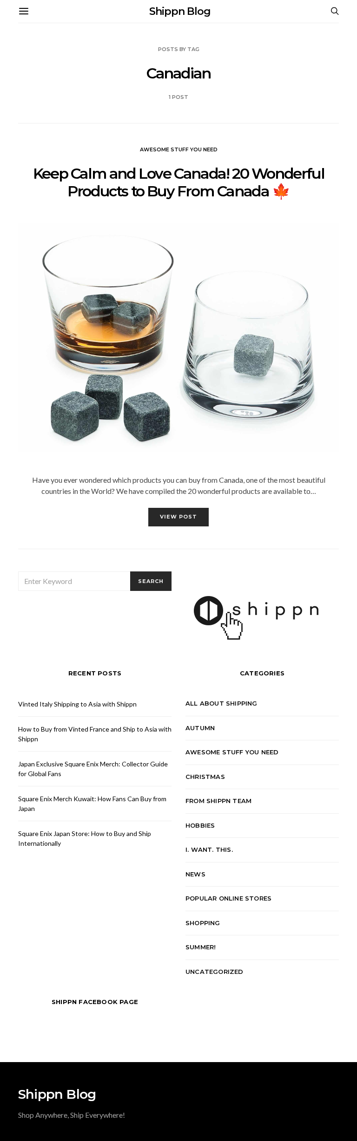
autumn (200, 728)
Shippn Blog (180, 11)
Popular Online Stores (228, 898)
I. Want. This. (209, 849)
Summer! (200, 947)
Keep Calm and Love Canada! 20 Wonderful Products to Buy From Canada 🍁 (178, 182)
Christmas (205, 776)
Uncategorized (214, 971)
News (195, 874)
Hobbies (200, 825)
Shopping (202, 923)
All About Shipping (221, 703)
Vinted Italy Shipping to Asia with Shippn (77, 704)
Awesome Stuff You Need (179, 149)
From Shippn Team (218, 800)
